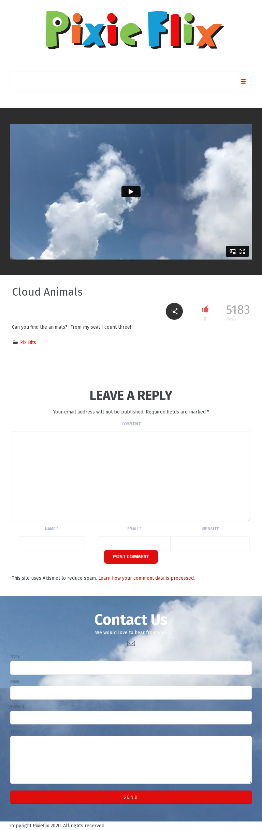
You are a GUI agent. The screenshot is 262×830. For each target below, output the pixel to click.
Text (14, 732)
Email (134, 529)
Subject (17, 707)
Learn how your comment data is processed (146, 578)
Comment (131, 424)
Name (51, 529)
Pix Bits (28, 342)
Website (210, 529)
